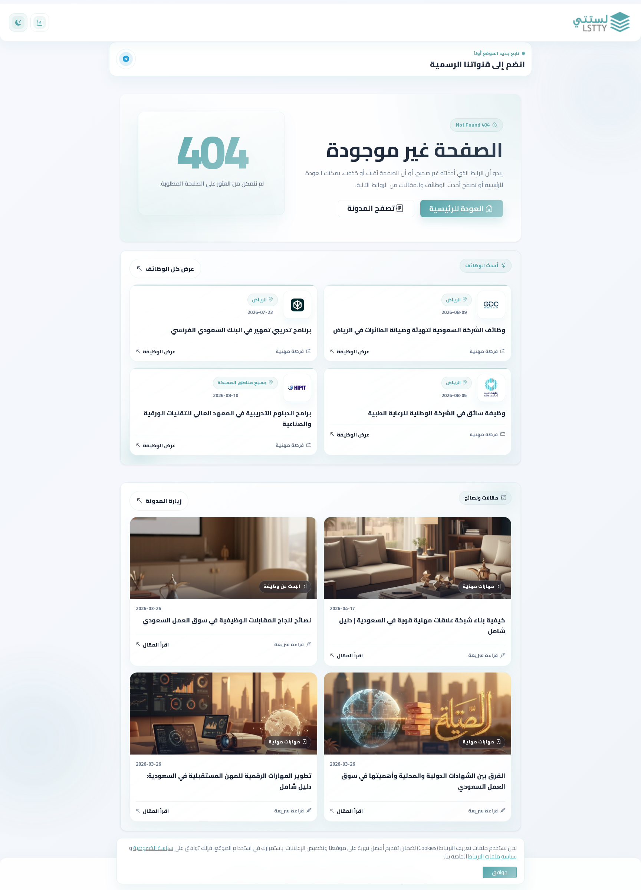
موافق (499, 872)
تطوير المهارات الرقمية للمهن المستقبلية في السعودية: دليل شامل (229, 781)
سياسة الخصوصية (153, 847)
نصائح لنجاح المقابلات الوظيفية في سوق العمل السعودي (226, 620)
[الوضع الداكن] (18, 22)
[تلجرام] (126, 59)
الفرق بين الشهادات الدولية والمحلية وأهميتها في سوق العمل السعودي (423, 781)
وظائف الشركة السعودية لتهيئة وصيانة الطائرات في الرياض (419, 330)
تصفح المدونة (371, 208)
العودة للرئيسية (457, 208)
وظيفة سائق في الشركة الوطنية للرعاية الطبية (436, 413)
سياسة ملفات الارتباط (492, 856)
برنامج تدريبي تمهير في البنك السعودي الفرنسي (241, 330)
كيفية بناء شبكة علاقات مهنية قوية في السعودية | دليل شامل (422, 625)
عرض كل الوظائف (169, 268)
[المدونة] (39, 22)
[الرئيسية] (601, 22)
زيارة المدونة (163, 500)
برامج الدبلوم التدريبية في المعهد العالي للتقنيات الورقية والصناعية (227, 418)
